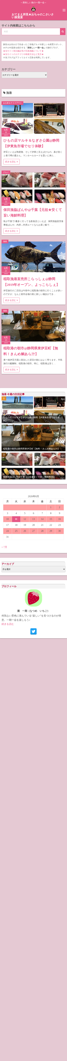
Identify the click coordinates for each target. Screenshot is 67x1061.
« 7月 (4, 547)
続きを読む (11, 162)
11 (16, 519)
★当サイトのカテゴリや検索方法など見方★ (23, 54)
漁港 (5, 241)
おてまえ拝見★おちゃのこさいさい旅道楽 (33, 16)
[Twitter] (33, 631)
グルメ (6, 172)
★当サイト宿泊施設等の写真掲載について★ (23, 51)
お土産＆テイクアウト (12, 103)
